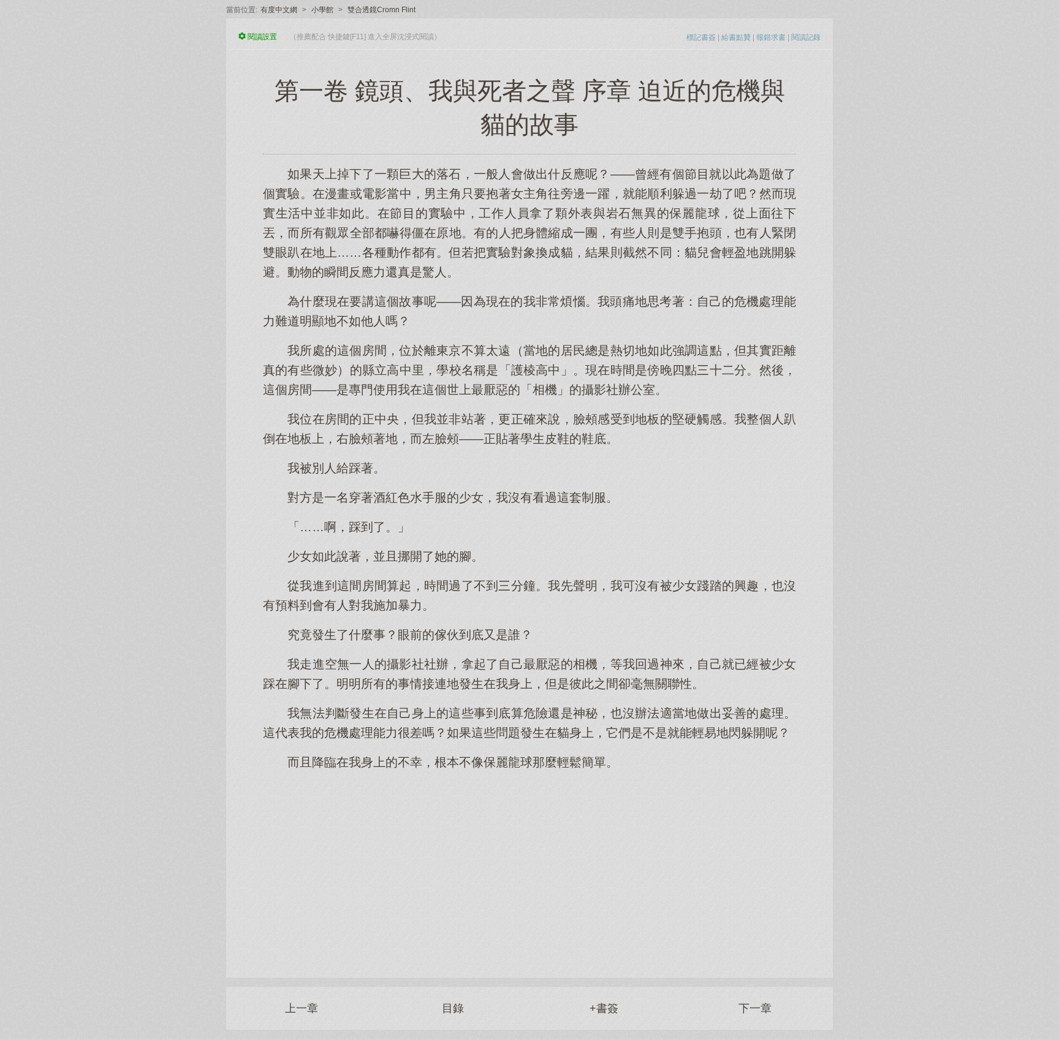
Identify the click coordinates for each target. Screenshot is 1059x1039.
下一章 (755, 1008)
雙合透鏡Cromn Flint (381, 10)
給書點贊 (736, 37)
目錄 (453, 1008)
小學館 (322, 10)
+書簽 (604, 1008)
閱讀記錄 (806, 37)
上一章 (301, 1008)
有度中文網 (278, 10)
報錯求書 (771, 37)
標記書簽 (701, 37)
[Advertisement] (529, 867)
